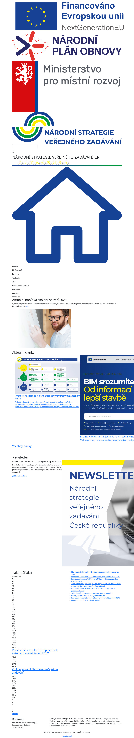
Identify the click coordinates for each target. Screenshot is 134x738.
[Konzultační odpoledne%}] (68, 348)
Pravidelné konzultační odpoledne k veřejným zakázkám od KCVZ (95, 577)
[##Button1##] (13, 714)
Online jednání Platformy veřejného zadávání (88, 586)
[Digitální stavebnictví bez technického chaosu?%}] (65, 348)
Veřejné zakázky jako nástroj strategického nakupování (91, 593)
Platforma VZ (17, 270)
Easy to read (67, 736)
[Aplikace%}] (72, 348)
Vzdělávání (16, 278)
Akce (14, 282)
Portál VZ (15, 294)
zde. (27, 306)
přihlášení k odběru (19, 476)
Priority (15, 266)
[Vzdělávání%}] (61, 348)
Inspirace (15, 274)
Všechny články (21, 446)
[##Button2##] (16, 714)
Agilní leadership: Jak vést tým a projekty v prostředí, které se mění (96, 584)
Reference (16, 290)
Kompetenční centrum (20, 286)
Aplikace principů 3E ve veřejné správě (85, 600)
